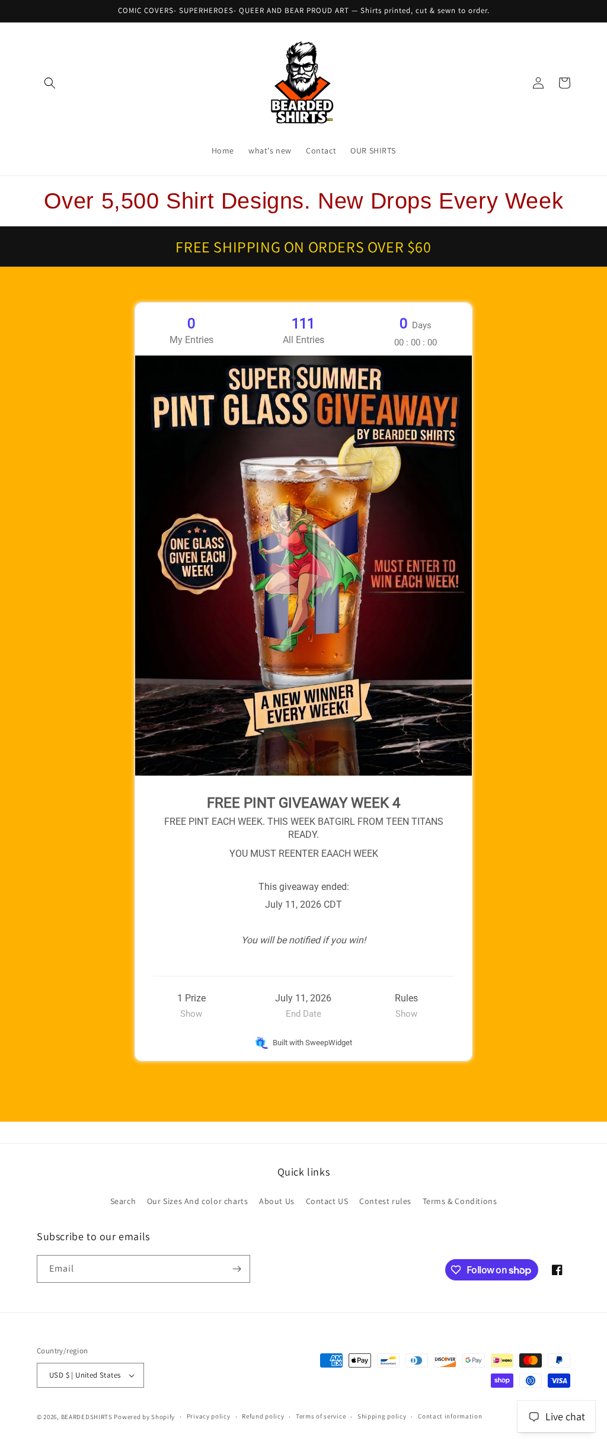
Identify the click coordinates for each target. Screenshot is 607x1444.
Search (123, 1201)
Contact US (327, 1201)
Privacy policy (209, 1416)
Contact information (450, 1416)
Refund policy (263, 1416)
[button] (50, 83)
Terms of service (321, 1416)
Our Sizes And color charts (197, 1201)
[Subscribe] (236, 1269)
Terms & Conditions (460, 1201)
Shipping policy (382, 1416)
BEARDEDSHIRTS (87, 1417)
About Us (277, 1201)
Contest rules (385, 1201)
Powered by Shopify (144, 1417)
